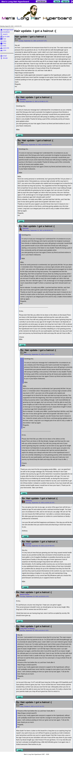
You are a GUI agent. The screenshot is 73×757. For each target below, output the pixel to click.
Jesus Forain (24, 594)
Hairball (23, 99)
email (3, 56)
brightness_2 (72, 1)
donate (4, 58)
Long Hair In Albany (27, 628)
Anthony (28, 501)
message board (6, 29)
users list (4, 48)
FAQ (3, 43)
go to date (5, 36)
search (4, 34)
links (3, 45)
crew (3, 50)
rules (3, 41)
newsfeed (5, 32)
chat (3, 39)
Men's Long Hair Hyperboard (15, 1)
